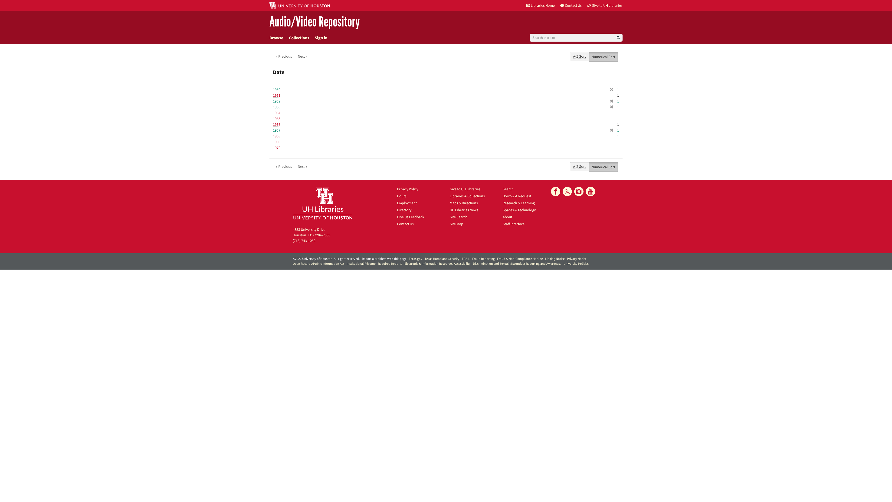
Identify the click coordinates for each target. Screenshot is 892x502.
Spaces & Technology (519, 210)
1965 (276, 118)
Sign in (321, 38)
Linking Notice (555, 259)
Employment (407, 203)
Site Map (456, 224)
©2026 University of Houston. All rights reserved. (326, 259)
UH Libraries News (464, 210)
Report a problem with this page (384, 259)
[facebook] (555, 191)
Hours (402, 196)
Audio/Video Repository (314, 22)
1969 (276, 142)
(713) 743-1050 (304, 240)
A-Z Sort (579, 56)
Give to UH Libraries (465, 189)
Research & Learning (519, 203)
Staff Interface (514, 224)
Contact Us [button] (573, 5)
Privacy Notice (577, 259)
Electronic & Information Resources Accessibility (437, 263)
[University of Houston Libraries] (323, 203)
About (507, 217)
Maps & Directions (464, 203)
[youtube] (590, 191)
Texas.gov (415, 259)
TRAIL (466, 259)
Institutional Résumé (361, 263)
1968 (276, 136)
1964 (276, 113)
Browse (276, 38)
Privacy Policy (407, 189)
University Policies (576, 263)
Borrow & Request (517, 196)
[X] (567, 191)
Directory (404, 210)
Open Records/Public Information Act (318, 263)
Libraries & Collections (467, 196)
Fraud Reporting (483, 259)
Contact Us (405, 224)
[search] (618, 38)
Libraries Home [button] (543, 5)
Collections (299, 38)
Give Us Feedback (410, 217)
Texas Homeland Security (442, 259)
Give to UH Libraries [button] (607, 5)
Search (508, 189)
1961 (276, 95)
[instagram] (579, 191)
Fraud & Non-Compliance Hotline (520, 259)
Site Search (458, 217)
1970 (276, 147)
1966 (276, 124)
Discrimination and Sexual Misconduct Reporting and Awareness (517, 263)
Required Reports (390, 263)
